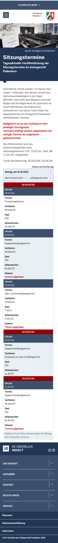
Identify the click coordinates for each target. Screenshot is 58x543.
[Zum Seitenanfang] (53, 450)
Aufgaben (9, 474)
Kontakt (8, 484)
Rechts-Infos (11, 495)
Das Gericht (10, 463)
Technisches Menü (27, 5)
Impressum (8, 531)
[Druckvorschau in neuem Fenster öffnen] (49, 450)
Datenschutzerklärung (13, 523)
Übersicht (7, 515)
